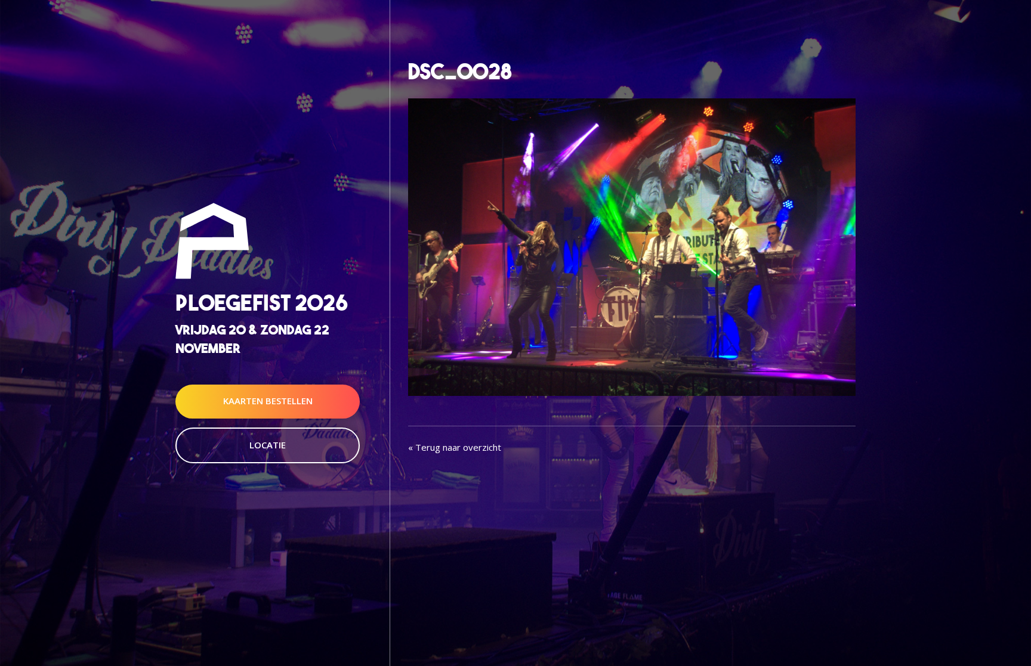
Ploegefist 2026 (261, 302)
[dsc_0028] (632, 246)
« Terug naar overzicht (454, 447)
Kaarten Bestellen (268, 401)
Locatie (267, 445)
